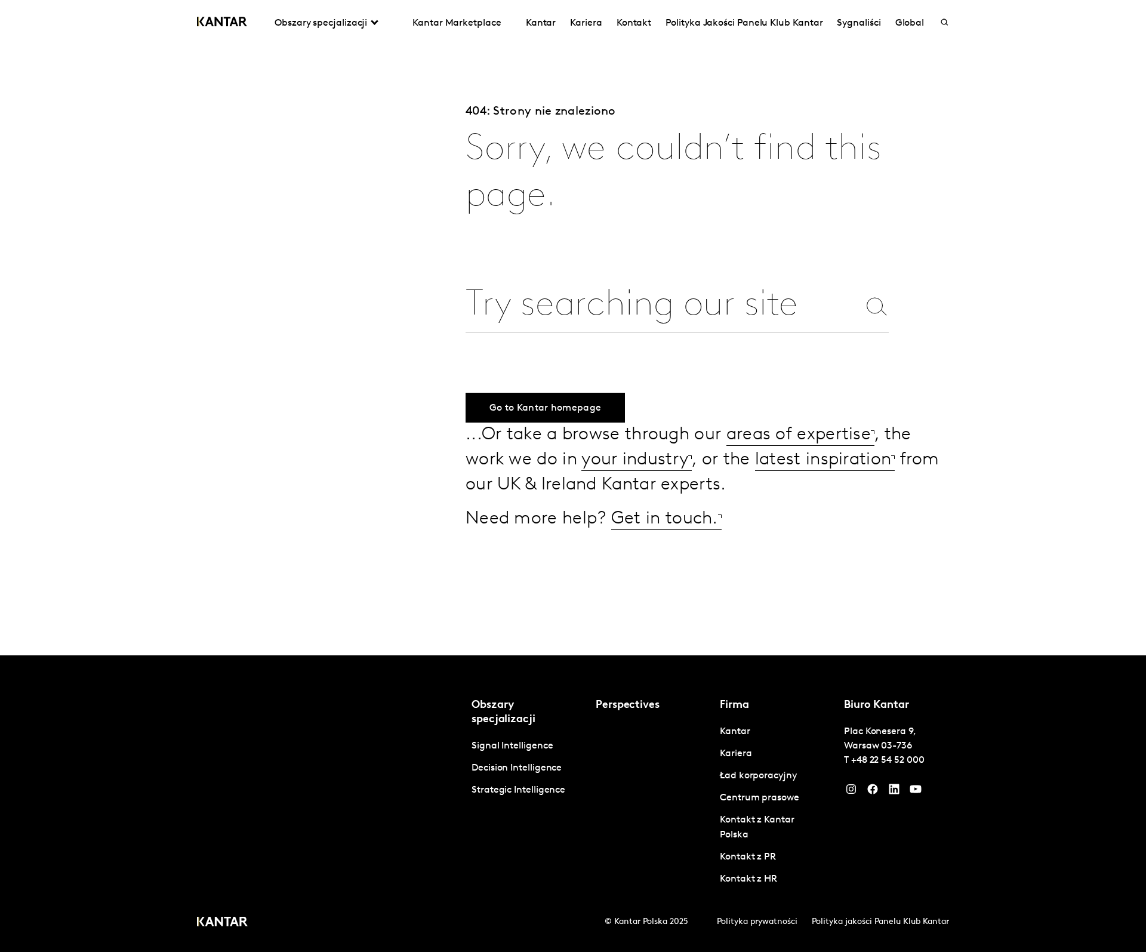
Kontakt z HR (748, 879)
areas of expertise (798, 435)
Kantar (541, 23)
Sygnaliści (858, 23)
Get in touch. (664, 519)
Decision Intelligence (517, 768)
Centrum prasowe (759, 798)
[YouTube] (894, 792)
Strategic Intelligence (518, 790)
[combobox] (662, 305)
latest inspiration (823, 460)
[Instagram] (851, 792)
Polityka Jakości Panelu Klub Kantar (744, 23)
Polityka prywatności (757, 921)
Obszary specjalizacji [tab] (321, 23)
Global (910, 23)
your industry (634, 460)
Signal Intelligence (512, 746)
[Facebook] (872, 792)
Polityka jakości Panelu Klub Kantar (880, 921)
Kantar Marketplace (456, 23)
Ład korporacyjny (758, 776)
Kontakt (634, 23)
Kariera (586, 23)
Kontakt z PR (748, 857)
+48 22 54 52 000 (888, 760)
